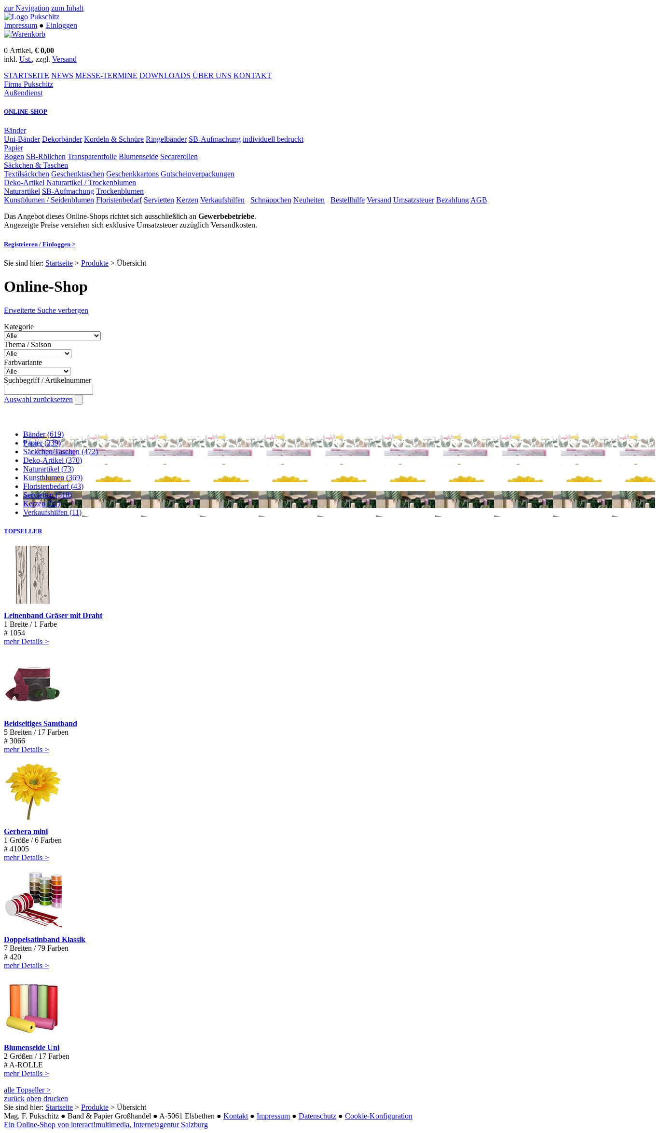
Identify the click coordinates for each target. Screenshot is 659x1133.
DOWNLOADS (165, 75)
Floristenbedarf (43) (53, 486)
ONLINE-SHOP (25, 111)
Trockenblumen (120, 191)
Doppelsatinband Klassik (44, 939)
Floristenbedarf (119, 200)
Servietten (159, 200)
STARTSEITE (26, 75)
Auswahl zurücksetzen (38, 399)
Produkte (95, 263)
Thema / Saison (27, 344)
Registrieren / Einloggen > (39, 244)
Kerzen (187, 200)
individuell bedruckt (273, 139)
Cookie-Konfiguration (378, 1116)
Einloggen (61, 25)
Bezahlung (452, 200)
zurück (14, 1098)
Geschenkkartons (132, 174)
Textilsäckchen (26, 174)
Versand (64, 59)
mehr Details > (26, 641)
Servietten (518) (47, 495)
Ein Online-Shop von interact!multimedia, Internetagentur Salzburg (106, 1124)
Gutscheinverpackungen (197, 174)
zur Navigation (26, 8)
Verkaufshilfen (222, 200)
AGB (478, 200)
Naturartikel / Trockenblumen (91, 182)
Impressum (20, 25)
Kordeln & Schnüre (114, 139)
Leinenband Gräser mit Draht (53, 615)
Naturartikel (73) (48, 469)
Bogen (14, 156)
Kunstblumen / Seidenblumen (49, 200)
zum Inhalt (67, 8)
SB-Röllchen (46, 156)
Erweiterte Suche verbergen (46, 310)
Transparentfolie (92, 156)
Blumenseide (138, 156)
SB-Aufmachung (215, 139)
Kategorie (19, 327)
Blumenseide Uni (31, 1047)
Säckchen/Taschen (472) (60, 451)
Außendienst (23, 93)
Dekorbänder (62, 139)
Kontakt (235, 1116)
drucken (55, 1098)
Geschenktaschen (77, 174)
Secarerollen (179, 156)
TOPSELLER (23, 531)
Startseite (59, 263)
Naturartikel (22, 191)
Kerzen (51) (41, 503)
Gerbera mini (26, 831)
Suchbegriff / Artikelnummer (47, 380)
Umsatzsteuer (413, 200)
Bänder (15, 130)
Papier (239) (42, 443)
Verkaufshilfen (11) (52, 512)
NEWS (62, 75)
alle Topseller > (27, 1090)
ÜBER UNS (212, 75)
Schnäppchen (270, 200)
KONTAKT (252, 75)
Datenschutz (317, 1116)
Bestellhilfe (347, 200)
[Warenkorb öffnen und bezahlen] (24, 34)
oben (34, 1098)
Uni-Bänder (22, 139)
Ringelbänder (166, 139)
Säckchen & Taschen (36, 165)
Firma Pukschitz (28, 84)
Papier (13, 148)
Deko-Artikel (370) (52, 460)
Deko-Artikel (24, 182)
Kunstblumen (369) (52, 477)
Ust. (25, 59)
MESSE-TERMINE (106, 75)
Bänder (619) (43, 434)
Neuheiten (309, 200)
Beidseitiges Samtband (40, 723)
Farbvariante (23, 362)
